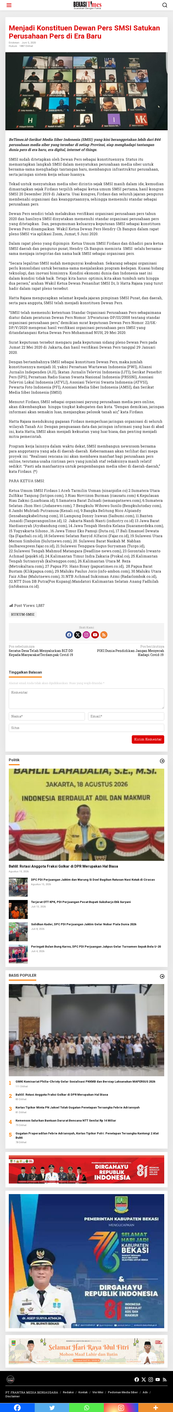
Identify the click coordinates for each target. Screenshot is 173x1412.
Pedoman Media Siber (123, 1392)
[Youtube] (95, 634)
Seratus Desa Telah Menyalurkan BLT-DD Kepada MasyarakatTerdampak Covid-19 (41, 650)
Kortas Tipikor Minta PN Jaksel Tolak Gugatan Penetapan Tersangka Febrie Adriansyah (78, 1107)
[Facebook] (69, 634)
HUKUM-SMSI (22, 614)
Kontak (83, 1392)
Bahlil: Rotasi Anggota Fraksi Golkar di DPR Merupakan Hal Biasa (63, 866)
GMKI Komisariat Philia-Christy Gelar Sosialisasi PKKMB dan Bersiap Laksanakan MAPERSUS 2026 (85, 1081)
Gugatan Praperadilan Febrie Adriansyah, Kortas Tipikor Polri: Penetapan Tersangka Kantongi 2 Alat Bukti (87, 1135)
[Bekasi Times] (87, 5)
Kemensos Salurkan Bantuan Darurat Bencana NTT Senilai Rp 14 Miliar (66, 1120)
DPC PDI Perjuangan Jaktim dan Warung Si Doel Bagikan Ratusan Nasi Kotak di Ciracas (93, 879)
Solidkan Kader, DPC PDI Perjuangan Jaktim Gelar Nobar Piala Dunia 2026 (83, 924)
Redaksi (68, 1392)
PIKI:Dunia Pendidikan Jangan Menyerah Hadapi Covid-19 (130, 650)
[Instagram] (86, 634)
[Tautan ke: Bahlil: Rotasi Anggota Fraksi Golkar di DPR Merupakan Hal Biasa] (86, 815)
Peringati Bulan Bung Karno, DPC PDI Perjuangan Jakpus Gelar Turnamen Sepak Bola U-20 (96, 946)
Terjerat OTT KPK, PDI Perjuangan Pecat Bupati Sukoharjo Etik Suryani (81, 902)
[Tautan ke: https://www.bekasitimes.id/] (162, 976)
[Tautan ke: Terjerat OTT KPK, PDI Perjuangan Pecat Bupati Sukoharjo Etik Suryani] (18, 909)
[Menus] (9, 5)
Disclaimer (12, 1396)
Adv (145, 1392)
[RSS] (103, 634)
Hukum (13, 46)
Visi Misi (97, 1392)
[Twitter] (77, 634)
